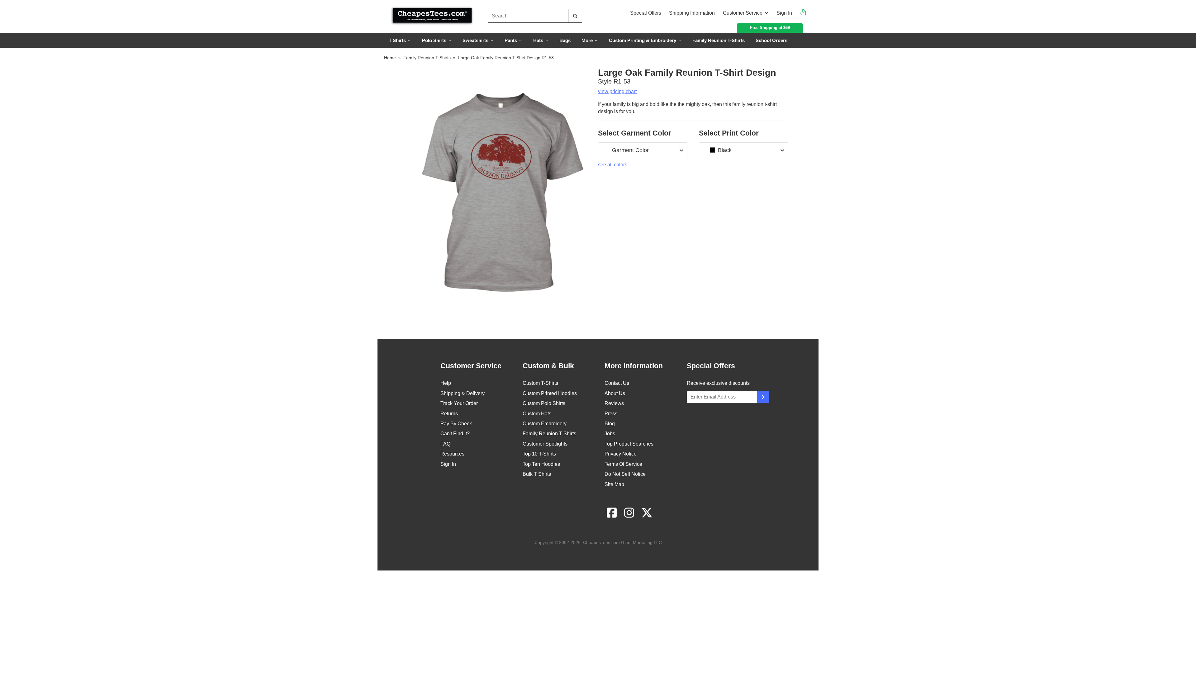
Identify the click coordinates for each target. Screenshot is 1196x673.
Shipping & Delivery (462, 393)
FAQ (445, 443)
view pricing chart (617, 91)
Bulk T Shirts (537, 474)
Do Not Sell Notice (625, 474)
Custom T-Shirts (540, 383)
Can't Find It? (455, 433)
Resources (452, 453)
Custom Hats (537, 413)
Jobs (610, 433)
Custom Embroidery (545, 423)
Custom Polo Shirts (544, 403)
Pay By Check (456, 423)
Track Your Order (459, 403)
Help (445, 383)
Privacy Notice (621, 453)
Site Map (614, 484)
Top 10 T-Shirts (539, 453)
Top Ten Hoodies (541, 464)
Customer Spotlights (545, 443)
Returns (449, 413)
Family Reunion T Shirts (427, 57)
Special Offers (645, 13)
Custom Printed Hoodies (550, 393)
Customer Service (742, 13)
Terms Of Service (623, 464)
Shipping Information (692, 13)
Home (390, 57)
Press (611, 413)
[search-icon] (575, 16)
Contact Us (617, 383)
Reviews (614, 403)
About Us (615, 393)
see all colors (612, 164)
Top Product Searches (629, 443)
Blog (610, 423)
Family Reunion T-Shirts (549, 433)
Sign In (784, 13)
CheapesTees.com (601, 542)
